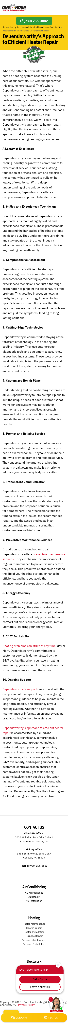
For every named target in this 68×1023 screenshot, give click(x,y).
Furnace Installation (34, 944)
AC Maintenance (34, 892)
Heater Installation (34, 932)
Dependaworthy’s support (19, 689)
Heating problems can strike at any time (29, 646)
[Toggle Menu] (61, 8)
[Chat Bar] (34, 1018)
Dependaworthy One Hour (14, 7)
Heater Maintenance (34, 923)
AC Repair (34, 896)
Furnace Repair (34, 936)
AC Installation (34, 900)
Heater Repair (34, 928)
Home (5, 27)
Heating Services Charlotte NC (22, 27)
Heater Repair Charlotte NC (48, 27)
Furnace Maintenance (34, 940)
